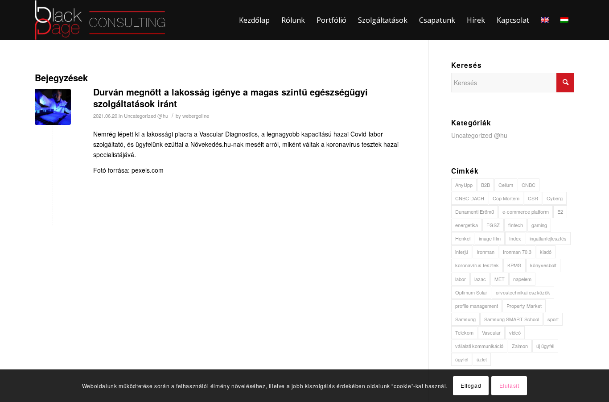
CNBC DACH (469, 198)
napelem (522, 278)
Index (515, 238)
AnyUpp (464, 184)
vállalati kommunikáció (479, 345)
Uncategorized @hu (146, 115)
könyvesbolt (543, 265)
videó (515, 332)
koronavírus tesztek (477, 265)
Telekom (464, 332)
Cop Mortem (506, 198)
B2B (485, 184)
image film (490, 238)
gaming (539, 224)
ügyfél (461, 359)
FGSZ (493, 224)
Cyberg (555, 198)
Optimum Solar (471, 292)
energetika (466, 224)
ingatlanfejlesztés (548, 238)
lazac (480, 278)
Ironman (485, 251)
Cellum (505, 184)
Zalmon (520, 345)
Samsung (465, 319)
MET (499, 278)
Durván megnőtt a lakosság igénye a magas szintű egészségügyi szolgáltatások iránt (230, 97)
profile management (476, 305)
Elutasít (509, 385)
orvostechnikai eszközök (523, 292)
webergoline (195, 115)
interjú (461, 251)
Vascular (491, 332)
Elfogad (471, 385)
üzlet (482, 359)
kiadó (545, 251)
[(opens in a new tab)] (53, 107)
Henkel (462, 238)
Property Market (524, 305)
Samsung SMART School (511, 319)
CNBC (528, 184)
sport (553, 319)
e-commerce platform (525, 211)
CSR (533, 198)
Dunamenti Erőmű (474, 211)
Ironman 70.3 (517, 251)
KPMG (514, 265)
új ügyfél (545, 345)
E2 (560, 211)
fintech (515, 224)
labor (460, 278)
